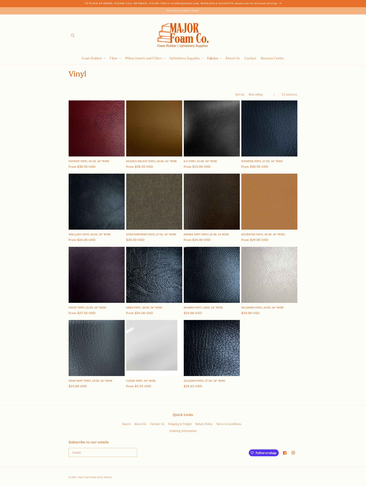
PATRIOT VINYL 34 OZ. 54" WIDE (89, 161)
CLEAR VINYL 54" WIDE (141, 380)
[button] (73, 35)
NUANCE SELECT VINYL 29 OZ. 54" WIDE (151, 161)
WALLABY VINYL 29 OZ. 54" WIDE (90, 234)
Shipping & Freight (180, 424)
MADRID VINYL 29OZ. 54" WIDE (203, 307)
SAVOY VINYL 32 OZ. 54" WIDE (87, 307)
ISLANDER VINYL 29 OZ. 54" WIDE (262, 307)
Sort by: (240, 94)
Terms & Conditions (228, 424)
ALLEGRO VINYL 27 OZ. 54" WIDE (204, 380)
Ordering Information (183, 431)
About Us (140, 424)
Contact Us (157, 424)
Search (126, 424)
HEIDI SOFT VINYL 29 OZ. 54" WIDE (90, 380)
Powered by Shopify (101, 477)
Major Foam (84, 477)
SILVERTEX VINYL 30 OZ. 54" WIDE (263, 234)
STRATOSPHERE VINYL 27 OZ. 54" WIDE (151, 234)
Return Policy (204, 424)
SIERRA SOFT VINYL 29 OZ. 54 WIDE (206, 234)
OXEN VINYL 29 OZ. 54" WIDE (144, 307)
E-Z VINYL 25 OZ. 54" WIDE (200, 161)
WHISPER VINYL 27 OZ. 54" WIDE (262, 161)
